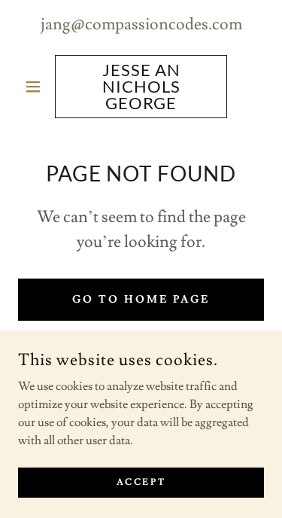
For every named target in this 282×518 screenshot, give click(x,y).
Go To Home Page (141, 299)
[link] (141, 86)
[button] (36, 87)
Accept (141, 482)
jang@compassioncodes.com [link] (141, 24)
